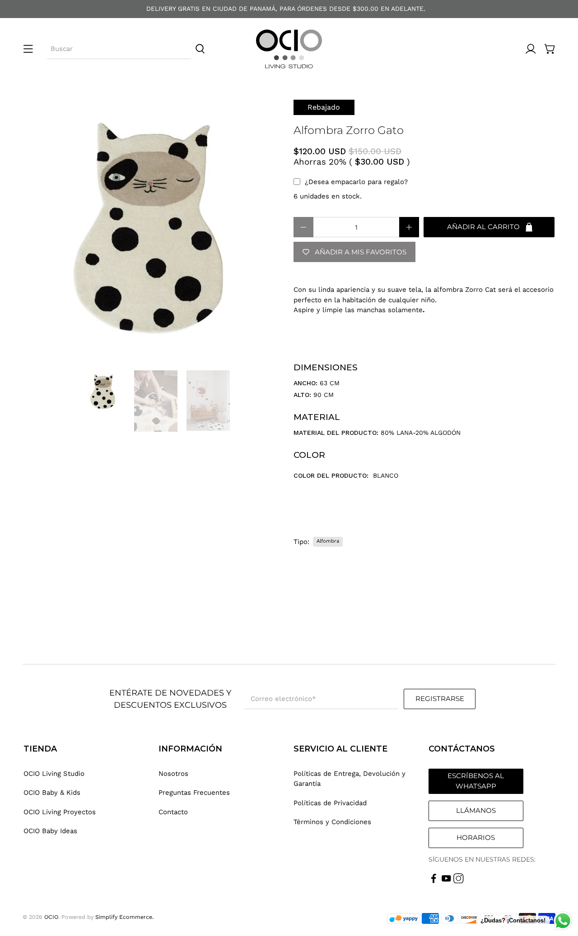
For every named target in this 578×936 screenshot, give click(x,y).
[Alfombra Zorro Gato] (153, 230)
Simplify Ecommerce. (124, 916)
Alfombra (328, 541)
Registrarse (439, 698)
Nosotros (173, 774)
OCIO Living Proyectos (59, 812)
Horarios (476, 837)
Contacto (173, 812)
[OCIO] (289, 48)
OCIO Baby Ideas (50, 831)
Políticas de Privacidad (330, 803)
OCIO (51, 916)
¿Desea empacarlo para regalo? (356, 182)
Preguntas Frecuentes (194, 792)
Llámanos (476, 810)
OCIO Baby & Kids (51, 792)
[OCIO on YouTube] (446, 881)
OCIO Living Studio (53, 774)
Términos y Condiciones (332, 822)
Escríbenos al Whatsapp (475, 780)
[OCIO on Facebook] (434, 881)
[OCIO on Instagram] (458, 881)
